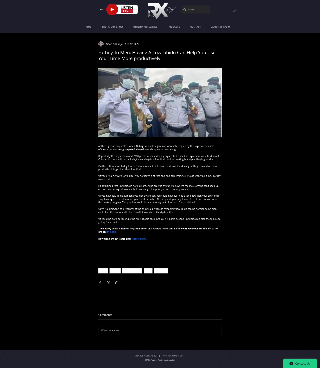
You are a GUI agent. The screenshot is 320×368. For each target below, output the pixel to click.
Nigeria (115, 270)
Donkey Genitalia (132, 270)
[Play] (112, 9)
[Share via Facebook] (100, 282)
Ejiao (148, 270)
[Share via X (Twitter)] (108, 282)
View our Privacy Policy (145, 355)
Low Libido (161, 270)
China (103, 270)
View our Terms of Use (173, 355)
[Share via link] (116, 282)
